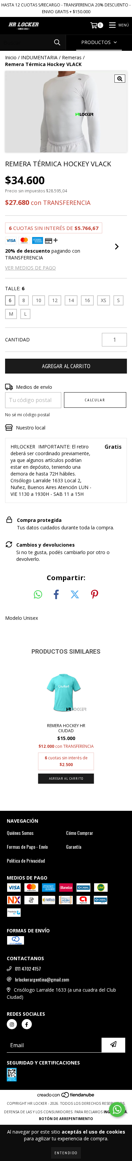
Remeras (72, 57)
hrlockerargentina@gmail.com (42, 979)
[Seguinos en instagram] (12, 1024)
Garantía (73, 846)
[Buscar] (57, 42)
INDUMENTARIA (39, 57)
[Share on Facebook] (56, 594)
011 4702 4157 (28, 968)
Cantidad (17, 339)
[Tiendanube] (66, 1096)
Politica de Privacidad (26, 860)
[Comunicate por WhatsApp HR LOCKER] (117, 1109)
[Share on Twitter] (74, 594)
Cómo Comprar (79, 832)
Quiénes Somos (20, 832)
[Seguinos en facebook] (27, 1024)
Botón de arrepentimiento (66, 1118)
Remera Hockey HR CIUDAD (66, 728)
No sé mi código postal (27, 415)
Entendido (66, 1152)
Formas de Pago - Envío (27, 846)
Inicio (11, 57)
